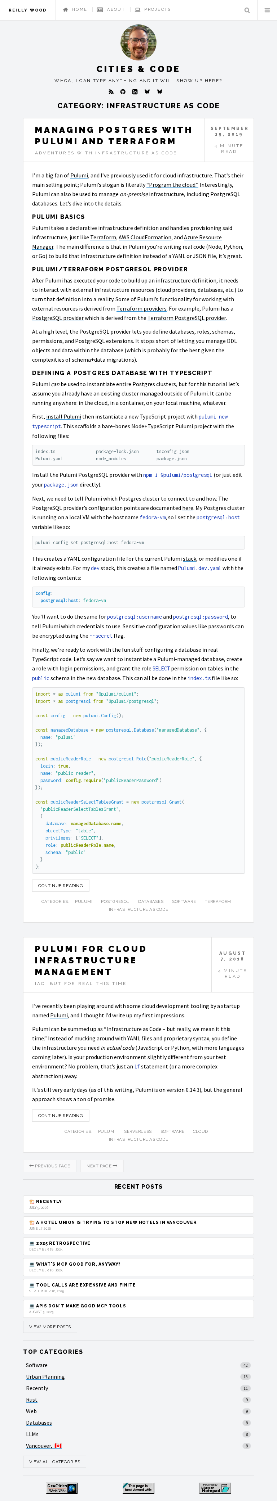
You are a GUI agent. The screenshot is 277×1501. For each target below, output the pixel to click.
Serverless (138, 1131)
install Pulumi (63, 416)
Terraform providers (141, 308)
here (187, 507)
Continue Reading (60, 885)
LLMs (32, 1434)
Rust (32, 1399)
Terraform (103, 237)
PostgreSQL (115, 901)
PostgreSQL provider (58, 317)
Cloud (200, 1131)
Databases (150, 901)
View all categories (54, 1461)
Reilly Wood (28, 10)
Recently (37, 1388)
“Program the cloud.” (172, 184)
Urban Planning (45, 1376)
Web (31, 1411)
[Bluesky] (147, 91)
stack (189, 558)
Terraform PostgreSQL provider (187, 317)
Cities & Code (138, 69)
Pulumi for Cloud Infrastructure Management (91, 960)
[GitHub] (123, 92)
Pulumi (79, 175)
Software (184, 901)
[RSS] (111, 92)
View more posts (50, 1326)
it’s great (230, 255)
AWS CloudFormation (145, 237)
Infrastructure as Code (138, 909)
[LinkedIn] (134, 92)
